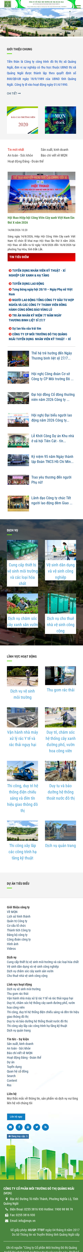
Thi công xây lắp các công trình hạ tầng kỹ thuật (23, 851)
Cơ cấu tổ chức (16, 925)
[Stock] (60, 120)
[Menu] (77, 6)
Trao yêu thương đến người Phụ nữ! (51, 480)
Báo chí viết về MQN (20, 1053)
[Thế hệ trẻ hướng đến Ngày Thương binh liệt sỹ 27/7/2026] (18, 360)
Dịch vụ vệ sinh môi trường (22, 694)
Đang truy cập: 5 (19, 1136)
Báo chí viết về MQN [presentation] (54, 155)
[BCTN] (22, 120)
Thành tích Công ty (19, 930)
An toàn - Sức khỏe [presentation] (20, 155)
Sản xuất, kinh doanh (20, 1044)
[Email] (10, 1127)
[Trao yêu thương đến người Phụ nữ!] (18, 484)
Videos (11, 948)
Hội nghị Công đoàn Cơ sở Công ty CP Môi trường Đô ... (52, 376)
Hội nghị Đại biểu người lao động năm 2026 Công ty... (51, 418)
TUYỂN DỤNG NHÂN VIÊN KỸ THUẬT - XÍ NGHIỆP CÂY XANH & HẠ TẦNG (37, 269)
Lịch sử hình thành (18, 916)
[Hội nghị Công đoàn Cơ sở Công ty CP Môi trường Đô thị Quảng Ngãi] (18, 380)
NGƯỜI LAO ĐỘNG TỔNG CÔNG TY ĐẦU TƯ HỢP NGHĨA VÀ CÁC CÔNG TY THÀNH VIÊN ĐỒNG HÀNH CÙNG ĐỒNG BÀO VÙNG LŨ (41, 301)
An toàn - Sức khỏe (19, 1048)
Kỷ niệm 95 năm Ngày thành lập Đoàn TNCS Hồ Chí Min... (52, 459)
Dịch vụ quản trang (60, 845)
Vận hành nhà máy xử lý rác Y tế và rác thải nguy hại (22, 738)
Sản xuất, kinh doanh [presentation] (54, 150)
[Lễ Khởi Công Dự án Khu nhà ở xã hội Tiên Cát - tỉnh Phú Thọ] (18, 442)
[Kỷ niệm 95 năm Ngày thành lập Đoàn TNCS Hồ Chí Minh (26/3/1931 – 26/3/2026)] (18, 463)
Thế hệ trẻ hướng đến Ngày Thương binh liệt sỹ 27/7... (51, 356)
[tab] (24, 150)
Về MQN (12, 912)
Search (11, 1076)
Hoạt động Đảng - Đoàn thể (24, 1057)
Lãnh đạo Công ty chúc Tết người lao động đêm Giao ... (51, 500)
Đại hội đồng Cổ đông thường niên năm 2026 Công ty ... (53, 397)
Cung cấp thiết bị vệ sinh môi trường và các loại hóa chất (22, 574)
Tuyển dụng (14, 1067)
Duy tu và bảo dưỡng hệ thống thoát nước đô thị (61, 792)
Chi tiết (12, 93)
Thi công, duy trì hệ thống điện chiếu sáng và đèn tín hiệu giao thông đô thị (22, 798)
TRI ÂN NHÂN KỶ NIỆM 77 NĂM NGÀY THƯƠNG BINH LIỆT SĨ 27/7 (35, 314)
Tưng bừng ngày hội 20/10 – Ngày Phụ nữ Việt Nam (40, 288)
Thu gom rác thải (60, 689)
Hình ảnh (12, 944)
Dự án (11, 1062)
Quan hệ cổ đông (17, 1071)
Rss (9, 1085)
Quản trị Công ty (17, 921)
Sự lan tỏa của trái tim (26, 325)
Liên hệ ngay (16, 1116)
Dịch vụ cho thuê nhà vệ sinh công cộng (60, 624)
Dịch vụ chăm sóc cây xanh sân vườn (22, 621)
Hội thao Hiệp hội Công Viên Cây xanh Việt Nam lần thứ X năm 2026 (41, 220)
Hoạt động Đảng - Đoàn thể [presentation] (26, 161)
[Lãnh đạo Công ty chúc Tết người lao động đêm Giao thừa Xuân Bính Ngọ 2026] (18, 505)
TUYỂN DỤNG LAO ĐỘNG (28, 280)
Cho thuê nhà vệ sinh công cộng (27, 976)
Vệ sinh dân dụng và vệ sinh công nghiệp (60, 571)
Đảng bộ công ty (17, 935)
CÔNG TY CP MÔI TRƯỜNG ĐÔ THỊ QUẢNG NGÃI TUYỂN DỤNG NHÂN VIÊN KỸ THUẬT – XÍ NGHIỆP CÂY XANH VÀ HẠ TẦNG (40, 335)
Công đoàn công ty (19, 939)
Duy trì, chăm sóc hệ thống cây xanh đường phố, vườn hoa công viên (61, 741)
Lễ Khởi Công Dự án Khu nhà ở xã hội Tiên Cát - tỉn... (52, 438)
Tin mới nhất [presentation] (16, 150)
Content (12, 1080)
